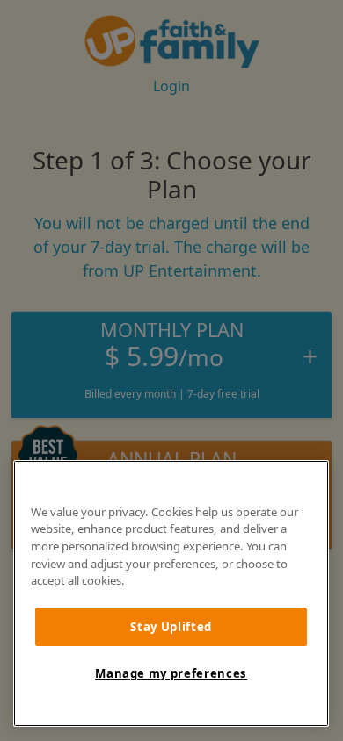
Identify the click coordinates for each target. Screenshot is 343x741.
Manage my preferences (171, 673)
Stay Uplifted (171, 627)
